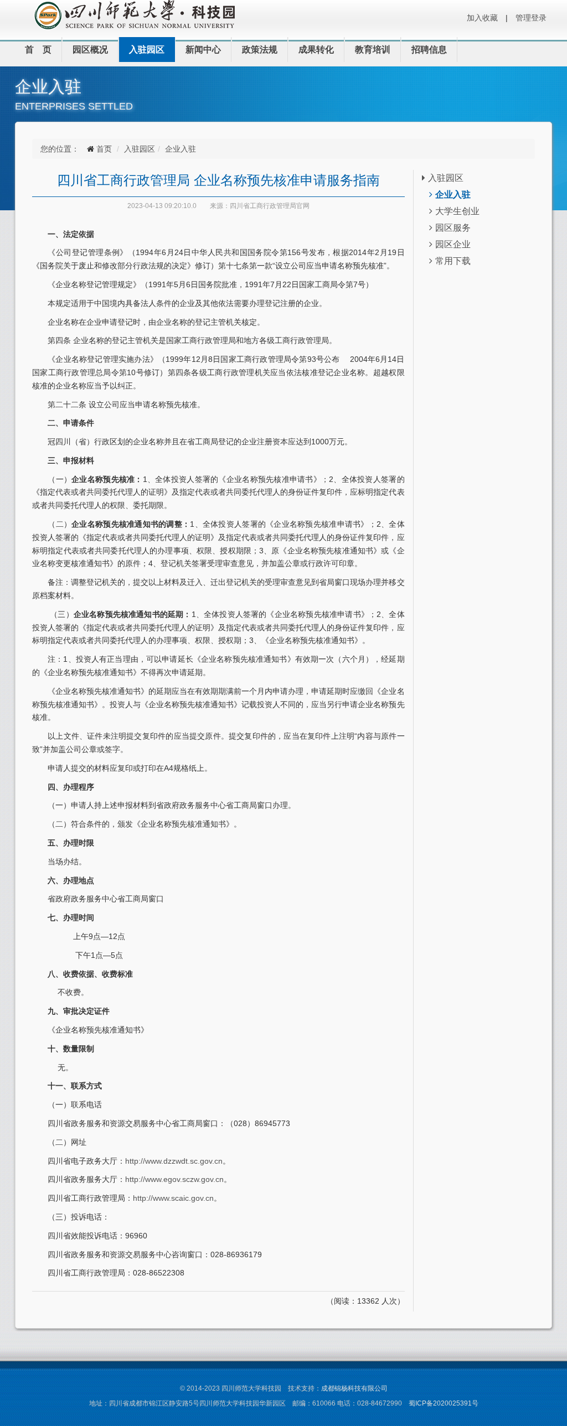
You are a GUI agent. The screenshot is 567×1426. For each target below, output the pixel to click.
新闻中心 (203, 49)
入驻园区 (146, 49)
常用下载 (453, 261)
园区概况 (90, 49)
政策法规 (259, 49)
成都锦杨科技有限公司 (354, 1388)
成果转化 (316, 49)
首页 (104, 148)
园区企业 (453, 244)
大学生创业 (457, 211)
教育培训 (372, 49)
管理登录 (531, 17)
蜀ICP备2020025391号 (443, 1403)
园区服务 (453, 227)
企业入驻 (180, 148)
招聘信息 (429, 49)
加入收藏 (482, 17)
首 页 (38, 49)
